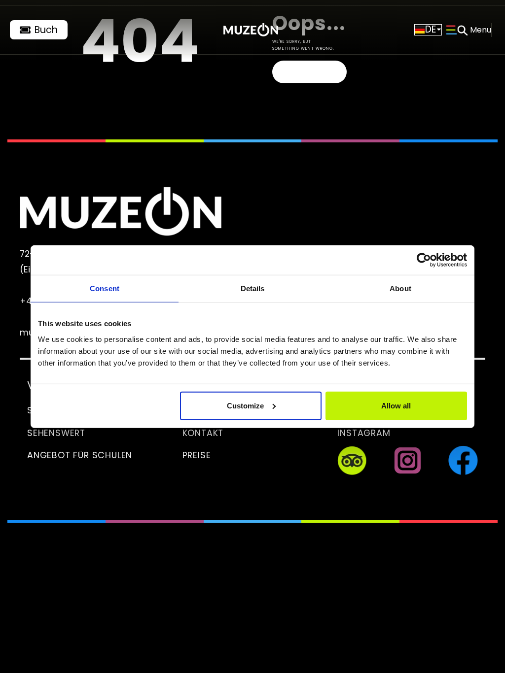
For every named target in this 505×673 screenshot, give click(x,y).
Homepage (309, 71)
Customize (245, 405)
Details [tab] (253, 288)
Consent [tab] (104, 288)
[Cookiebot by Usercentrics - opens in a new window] (424, 260)
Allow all (396, 405)
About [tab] (400, 288)
